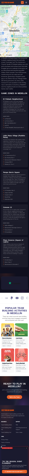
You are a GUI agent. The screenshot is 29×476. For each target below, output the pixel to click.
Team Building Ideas (6, 425)
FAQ (17, 425)
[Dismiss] (26, 448)
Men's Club (7, 262)
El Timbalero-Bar (9, 190)
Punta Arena (8, 230)
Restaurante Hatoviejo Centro (12, 227)
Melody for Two (9, 164)
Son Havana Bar (9, 157)
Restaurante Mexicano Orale (12, 160)
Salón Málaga (8, 225)
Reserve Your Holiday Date (14, 471)
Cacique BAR (8, 162)
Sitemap (3, 445)
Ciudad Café (8, 195)
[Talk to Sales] (22, 2)
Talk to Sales (19, 432)
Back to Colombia (7, 44)
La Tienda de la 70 (9, 155)
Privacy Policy (4, 439)
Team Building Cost (6, 432)
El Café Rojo (8, 260)
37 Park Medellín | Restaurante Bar (14, 127)
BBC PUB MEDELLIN (10, 123)
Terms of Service (5, 442)
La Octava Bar (8, 121)
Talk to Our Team (14, 397)
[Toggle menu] (26, 2)
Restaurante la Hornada (11, 264)
